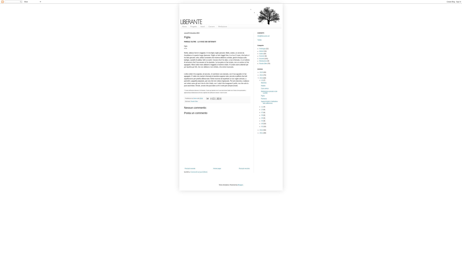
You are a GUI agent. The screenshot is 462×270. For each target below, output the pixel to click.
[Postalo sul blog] (213, 98)
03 (262, 124)
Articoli (261, 51)
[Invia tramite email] (211, 98)
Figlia (263, 96)
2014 (261, 75)
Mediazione (222, 26)
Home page (217, 168)
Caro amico (265, 88)
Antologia (262, 49)
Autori (202, 26)
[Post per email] (207, 98)
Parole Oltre (194, 101)
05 (262, 118)
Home (184, 26)
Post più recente (190, 168)
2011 (261, 133)
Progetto (193, 26)
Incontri (261, 58)
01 (262, 126)
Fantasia (264, 99)
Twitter (259, 40)
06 (262, 115)
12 (262, 80)
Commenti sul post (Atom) (198, 172)
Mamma (263, 83)
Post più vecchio (244, 168)
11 (262, 107)
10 (262, 109)
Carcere (212, 26)
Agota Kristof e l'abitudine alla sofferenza (269, 102)
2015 (261, 72)
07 (262, 112)
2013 (261, 78)
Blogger (240, 185)
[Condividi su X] (216, 98)
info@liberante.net (263, 36)
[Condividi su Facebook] (218, 98)
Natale (263, 86)
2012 (261, 130)
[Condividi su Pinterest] (220, 98)
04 (262, 121)
